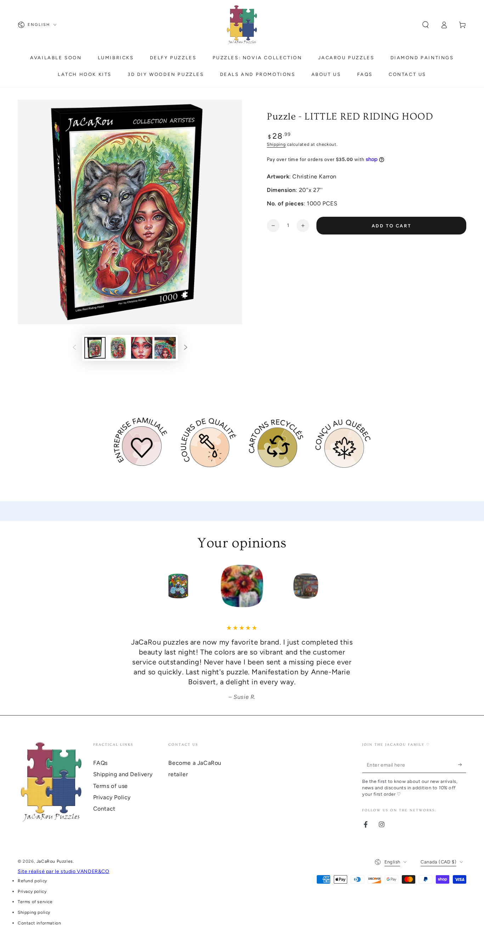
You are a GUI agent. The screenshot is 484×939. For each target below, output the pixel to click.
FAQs (100, 763)
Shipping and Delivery (123, 774)
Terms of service (35, 901)
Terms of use (110, 786)
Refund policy (32, 880)
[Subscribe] (462, 765)
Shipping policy (34, 912)
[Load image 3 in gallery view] (141, 348)
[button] (425, 25)
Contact (104, 808)
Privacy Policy (112, 797)
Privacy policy (32, 891)
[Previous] (130, 586)
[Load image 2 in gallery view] (118, 348)
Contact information (39, 923)
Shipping (276, 144)
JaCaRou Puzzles (54, 861)
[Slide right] (185, 348)
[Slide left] (74, 348)
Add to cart (391, 225)
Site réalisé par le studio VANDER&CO (63, 871)
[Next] (354, 586)
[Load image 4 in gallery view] (165, 348)
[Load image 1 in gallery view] (95, 348)
